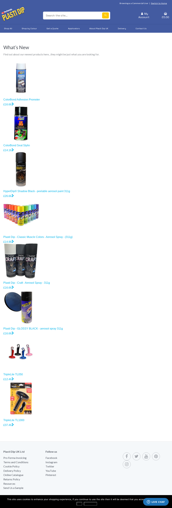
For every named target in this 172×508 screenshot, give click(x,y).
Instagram (51, 462)
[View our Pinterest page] (156, 456)
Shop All (8, 28)
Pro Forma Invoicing (15, 457)
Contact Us (141, 28)
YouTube (51, 470)
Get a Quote (52, 28)
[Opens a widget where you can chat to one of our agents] (156, 502)
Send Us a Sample (13, 487)
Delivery (122, 28)
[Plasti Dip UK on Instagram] (127, 464)
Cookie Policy (11, 466)
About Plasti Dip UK (98, 28)
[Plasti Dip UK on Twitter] (136, 456)
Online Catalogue (13, 474)
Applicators (74, 28)
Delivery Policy (12, 470)
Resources (9, 483)
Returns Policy (11, 479)
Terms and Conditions (15, 462)
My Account (143, 15)
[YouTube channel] (146, 456)
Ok (79, 503)
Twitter (50, 466)
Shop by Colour (29, 28)
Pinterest (51, 474)
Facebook (51, 457)
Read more (90, 503)
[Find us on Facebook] (127, 456)
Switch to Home (159, 3)
